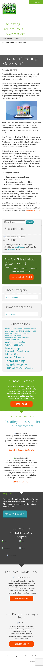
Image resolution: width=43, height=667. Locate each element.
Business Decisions (17, 328)
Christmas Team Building (13, 335)
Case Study (18, 333)
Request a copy (22, 644)
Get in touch (21, 404)
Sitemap (14, 656)
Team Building (15, 361)
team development (17, 364)
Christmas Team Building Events (17, 337)
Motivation (12, 354)
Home (16, 39)
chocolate (26, 333)
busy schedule (9, 333)
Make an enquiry (14, 514)
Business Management (11, 331)
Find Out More (21, 599)
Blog (23, 39)
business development (30, 328)
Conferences (11, 344)
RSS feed (11, 249)
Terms (9, 656)
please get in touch (32, 210)
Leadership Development (17, 351)
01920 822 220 (10, 3)
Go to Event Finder (21, 277)
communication (12, 339)
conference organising (16, 342)
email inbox (19, 247)
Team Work (11, 367)
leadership (12, 348)
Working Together (26, 368)
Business (8, 328)
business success (27, 330)
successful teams (14, 357)
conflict (21, 345)
